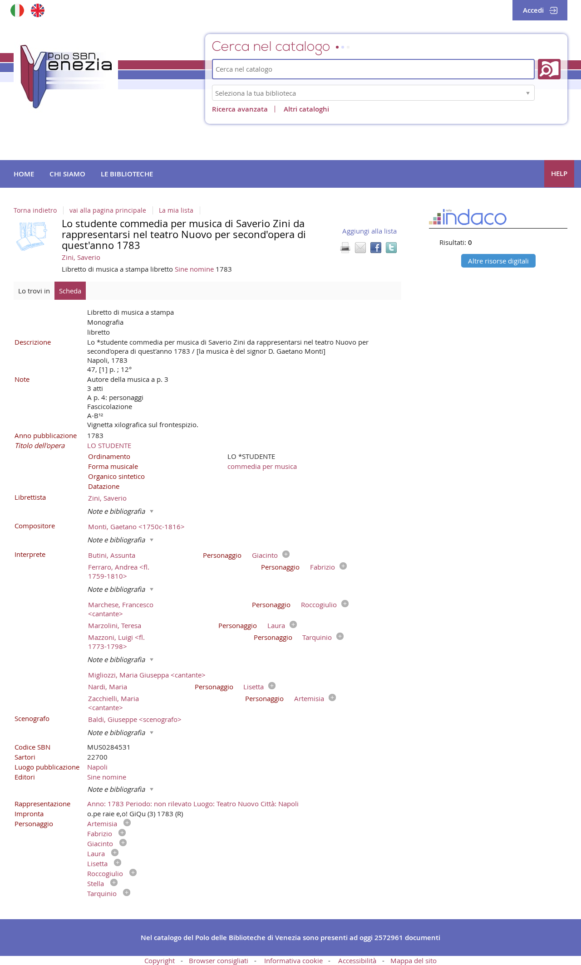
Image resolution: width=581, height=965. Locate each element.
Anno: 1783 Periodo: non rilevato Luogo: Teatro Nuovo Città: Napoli (193, 803)
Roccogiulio (319, 604)
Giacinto (265, 555)
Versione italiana (17, 10)
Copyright (159, 960)
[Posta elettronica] (360, 247)
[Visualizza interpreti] (284, 555)
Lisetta (253, 686)
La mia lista (176, 210)
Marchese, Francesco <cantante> (120, 609)
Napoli (97, 766)
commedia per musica (262, 466)
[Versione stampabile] (345, 247)
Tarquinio (317, 637)
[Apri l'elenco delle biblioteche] (528, 93)
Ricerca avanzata (240, 109)
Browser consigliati (218, 960)
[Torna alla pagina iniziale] (66, 76)
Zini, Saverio (81, 257)
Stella (95, 883)
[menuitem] (24, 174)
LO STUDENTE (109, 445)
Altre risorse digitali (498, 260)
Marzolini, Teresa (114, 625)
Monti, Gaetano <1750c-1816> (136, 526)
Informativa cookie (293, 960)
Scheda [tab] (70, 290)
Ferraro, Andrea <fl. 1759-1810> (118, 571)
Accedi (533, 10)
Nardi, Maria (107, 686)
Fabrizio (322, 566)
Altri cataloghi (306, 109)
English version (37, 10)
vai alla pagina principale (107, 210)
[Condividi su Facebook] (375, 247)
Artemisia (309, 698)
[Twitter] (391, 247)
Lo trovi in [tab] (34, 290)
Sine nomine (195, 268)
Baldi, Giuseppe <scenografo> (135, 719)
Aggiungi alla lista (369, 230)
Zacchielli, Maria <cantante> (113, 703)
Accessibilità (357, 960)
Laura (276, 625)
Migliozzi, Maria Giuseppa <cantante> (147, 674)
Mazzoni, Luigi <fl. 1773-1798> (116, 642)
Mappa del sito (413, 960)
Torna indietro (35, 210)
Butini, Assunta (111, 555)
